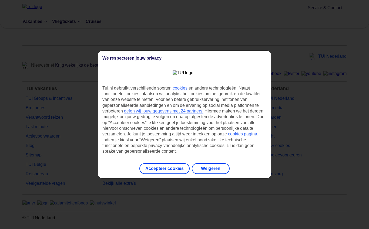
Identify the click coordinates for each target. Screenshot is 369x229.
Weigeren (210, 168)
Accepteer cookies (164, 168)
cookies (180, 88)
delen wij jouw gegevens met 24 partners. (163, 111)
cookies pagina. (243, 134)
